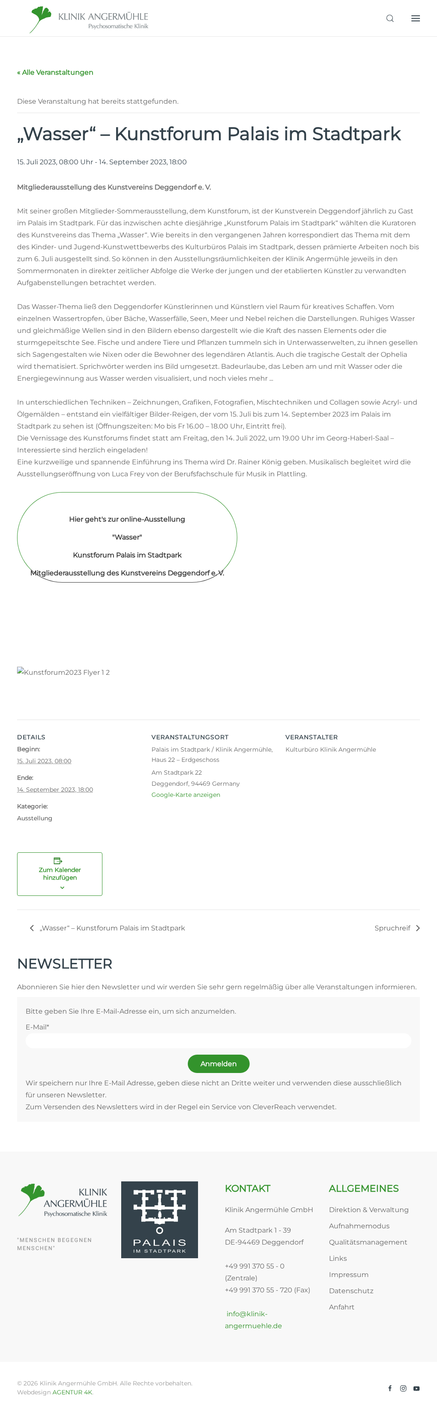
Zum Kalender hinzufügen (60, 873)
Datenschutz (351, 1291)
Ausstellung (34, 818)
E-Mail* (37, 1027)
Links (338, 1258)
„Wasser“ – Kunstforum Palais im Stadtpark (111, 928)
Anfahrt (342, 1307)
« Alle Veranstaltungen (55, 72)
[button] (390, 18)
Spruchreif (393, 928)
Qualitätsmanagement (368, 1242)
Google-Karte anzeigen (185, 795)
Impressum (349, 1275)
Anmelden (219, 1064)
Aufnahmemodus (359, 1226)
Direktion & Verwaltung (369, 1210)
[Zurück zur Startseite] (89, 18)
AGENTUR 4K (72, 1392)
